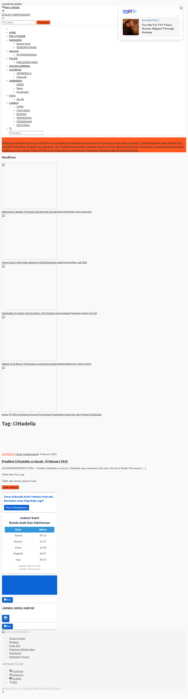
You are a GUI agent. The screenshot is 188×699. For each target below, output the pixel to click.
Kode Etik (14, 645)
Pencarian (43, 22)
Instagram (18, 674)
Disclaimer (15, 653)
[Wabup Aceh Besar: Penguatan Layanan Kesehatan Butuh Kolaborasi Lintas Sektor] (29, 360)
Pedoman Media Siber (22, 649)
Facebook (17, 671)
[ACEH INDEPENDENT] (16, 14)
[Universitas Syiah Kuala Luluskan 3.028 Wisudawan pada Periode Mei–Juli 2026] (29, 258)
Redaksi (14, 642)
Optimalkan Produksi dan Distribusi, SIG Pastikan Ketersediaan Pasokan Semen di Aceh (64, 146)
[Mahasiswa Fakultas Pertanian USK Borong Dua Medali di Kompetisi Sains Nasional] (29, 207)
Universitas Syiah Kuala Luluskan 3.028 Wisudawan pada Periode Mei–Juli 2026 (44, 262)
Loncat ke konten (12, 3)
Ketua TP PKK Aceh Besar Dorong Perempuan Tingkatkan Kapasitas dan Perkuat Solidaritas (84, 150)
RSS (14, 682)
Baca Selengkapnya (16, 507)
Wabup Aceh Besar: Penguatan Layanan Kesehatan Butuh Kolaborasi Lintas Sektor (46, 363)
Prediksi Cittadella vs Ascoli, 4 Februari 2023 (35, 461)
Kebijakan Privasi (19, 656)
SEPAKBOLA (9, 454)
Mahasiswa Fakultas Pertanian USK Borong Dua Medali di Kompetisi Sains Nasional (50, 142)
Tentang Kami (17, 638)
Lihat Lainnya (10, 487)
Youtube (16, 678)
